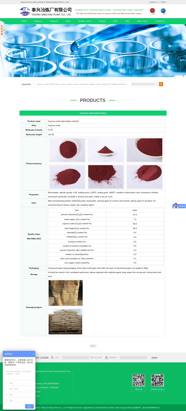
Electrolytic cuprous (58, 84)
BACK (93, 346)
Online (163, 2)
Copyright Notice (126, 408)
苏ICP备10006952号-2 (151, 408)
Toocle (117, 408)
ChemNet (110, 408)
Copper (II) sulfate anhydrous (114, 84)
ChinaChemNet (100, 408)
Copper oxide (94, 84)
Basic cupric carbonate (78, 84)
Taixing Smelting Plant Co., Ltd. (57, 2)
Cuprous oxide (43, 84)
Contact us (153, 2)
